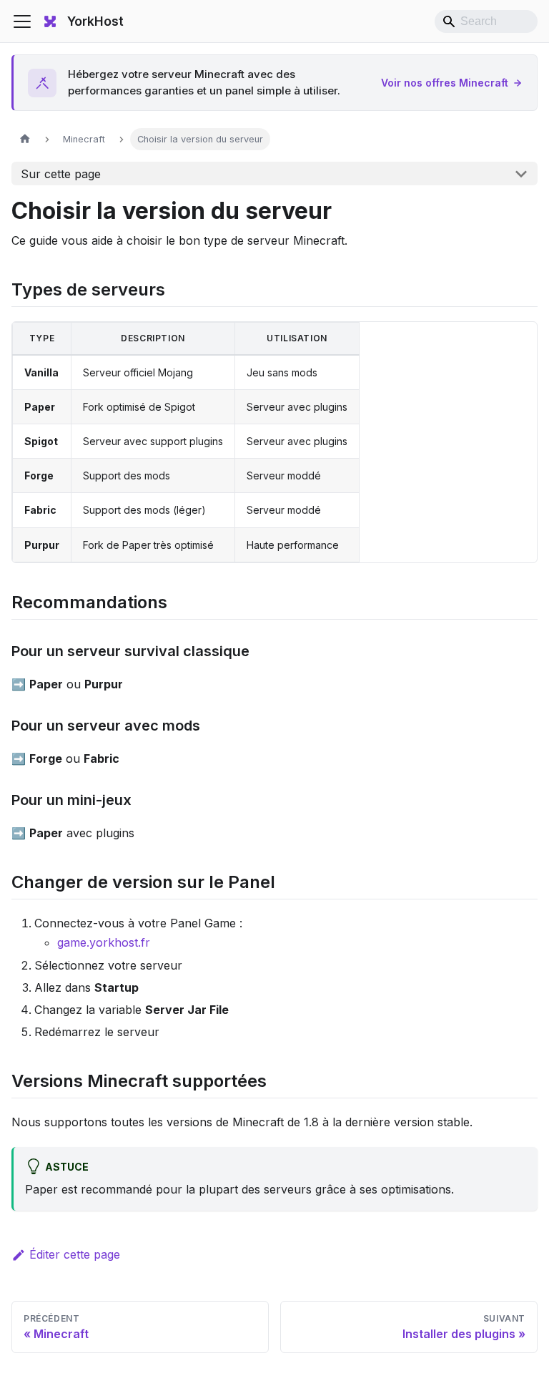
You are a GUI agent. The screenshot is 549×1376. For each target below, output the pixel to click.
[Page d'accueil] (25, 139)
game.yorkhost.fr (103, 942)
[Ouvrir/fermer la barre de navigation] (22, 21)
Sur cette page (61, 174)
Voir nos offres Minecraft (444, 83)
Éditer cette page (74, 1254)
